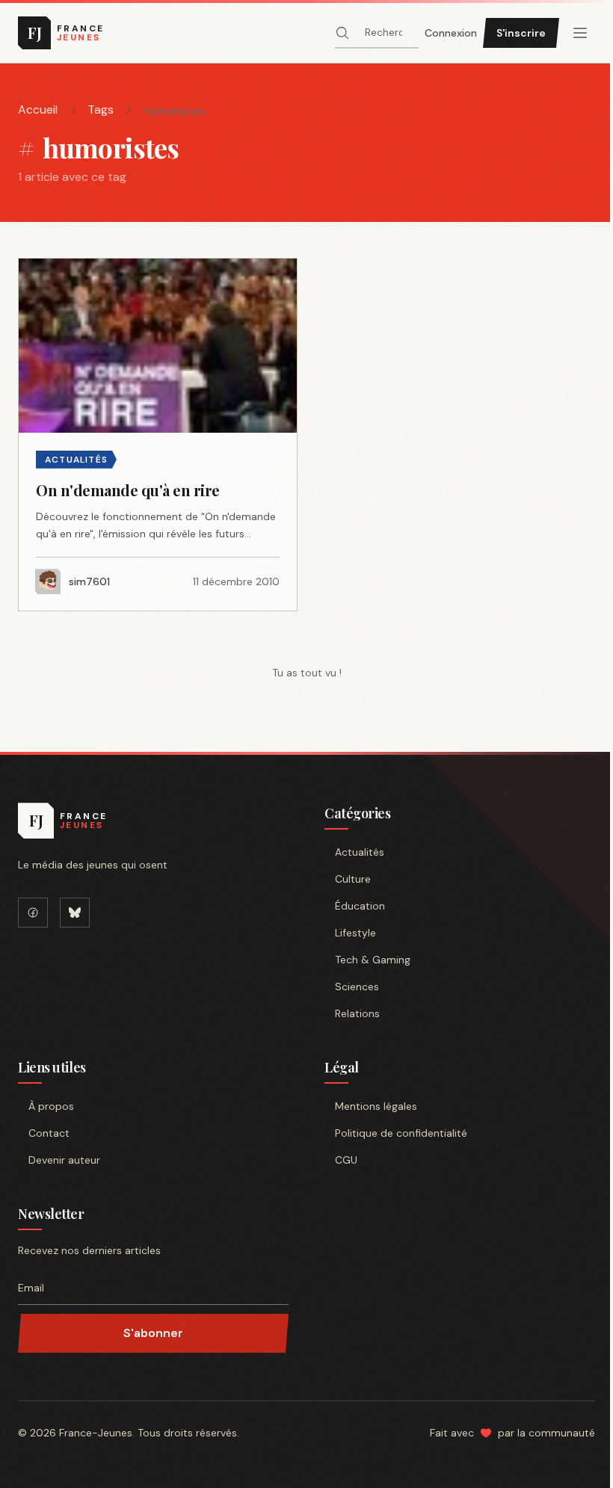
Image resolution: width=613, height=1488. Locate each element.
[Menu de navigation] (580, 33)
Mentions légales (376, 1106)
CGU (346, 1160)
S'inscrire (521, 33)
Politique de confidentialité (401, 1133)
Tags (100, 109)
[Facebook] (33, 912)
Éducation (360, 906)
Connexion (451, 33)
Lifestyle (355, 932)
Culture (353, 879)
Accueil (38, 109)
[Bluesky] (75, 912)
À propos (51, 1106)
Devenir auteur (64, 1160)
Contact (49, 1133)
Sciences (357, 986)
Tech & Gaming (372, 959)
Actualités (359, 852)
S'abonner (153, 1333)
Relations (357, 1013)
